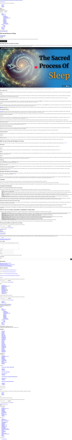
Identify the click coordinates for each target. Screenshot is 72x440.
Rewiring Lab (3, 322)
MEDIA (3, 24)
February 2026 (4, 335)
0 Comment (1, 231)
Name (1, 250)
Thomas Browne (2, 275)
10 (53, 88)
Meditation (3, 287)
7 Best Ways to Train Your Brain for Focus (5, 265)
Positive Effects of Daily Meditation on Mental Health (12, 275)
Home (2, 13)
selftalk (3, 434)
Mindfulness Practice (4, 426)
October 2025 (3, 338)
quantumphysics (4, 430)
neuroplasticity (4, 427)
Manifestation (5, 21)
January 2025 (3, 345)
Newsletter (3, 28)
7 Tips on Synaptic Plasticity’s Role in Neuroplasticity (11, 273)
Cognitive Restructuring (5, 421)
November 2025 (4, 337)
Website (3, 237)
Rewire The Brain (5, 17)
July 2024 (3, 348)
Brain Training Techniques (5, 420)
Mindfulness (5, 20)
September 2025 (4, 339)
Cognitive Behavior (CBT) (5, 356)
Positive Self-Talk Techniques (6, 429)
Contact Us (3, 29)
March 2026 (3, 334)
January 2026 (3, 336)
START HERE (4, 14)
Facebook (3, 4)
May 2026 (3, 333)
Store (2, 27)
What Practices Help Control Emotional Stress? (9, 271)
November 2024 (4, 346)
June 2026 (3, 332)
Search (71, 259)
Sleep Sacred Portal (5, 319)
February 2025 (4, 344)
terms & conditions (10, 227)
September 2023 (4, 351)
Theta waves (2, 107)
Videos (4, 26)
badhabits (3, 418)
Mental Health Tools (4, 424)
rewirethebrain (3, 431)
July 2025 (3, 340)
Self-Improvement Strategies (5, 433)
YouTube (3, 394)
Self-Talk (4, 19)
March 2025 (3, 343)
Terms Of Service (4, 302)
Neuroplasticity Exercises (5, 428)
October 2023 (3, 350)
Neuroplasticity (5, 16)
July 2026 (3, 331)
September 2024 (4, 347)
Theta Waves (5, 18)
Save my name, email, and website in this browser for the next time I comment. (11, 255)
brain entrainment (4, 419)
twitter (2, 5)
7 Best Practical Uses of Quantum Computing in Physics (7, 264)
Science (3, 432)
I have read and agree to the (7, 227)
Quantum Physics (5, 23)
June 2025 (3, 341)
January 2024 (3, 349)
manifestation (3, 423)
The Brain (4, 15)
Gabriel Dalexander (2, 36)
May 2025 (3, 342)
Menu (1, 8)
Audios (4, 25)
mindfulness (3, 425)
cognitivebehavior (4, 422)
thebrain (3, 435)
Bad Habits (4, 22)
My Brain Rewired (2, 1)
